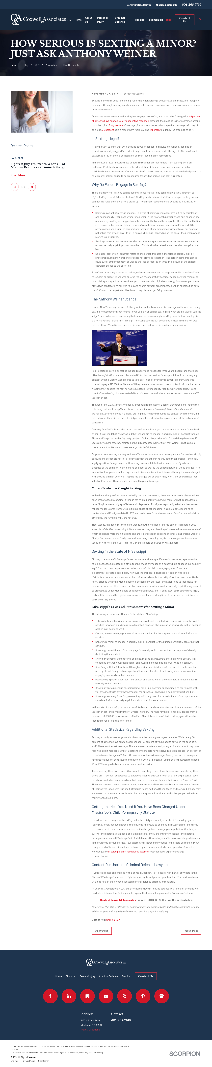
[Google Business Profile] (161, 996)
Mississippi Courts (166, 4)
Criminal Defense (108, 976)
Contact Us (184, 20)
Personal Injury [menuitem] (102, 19)
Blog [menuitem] (169, 19)
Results (126, 976)
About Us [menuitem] (88, 19)
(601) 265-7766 (155, 899)
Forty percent (115, 125)
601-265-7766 (191, 4)
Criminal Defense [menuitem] (120, 19)
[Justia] (87, 996)
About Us (71, 976)
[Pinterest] (143, 996)
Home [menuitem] (78, 19)
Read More (18, 175)
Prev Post (101, 930)
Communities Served (139, 4)
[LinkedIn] (69, 996)
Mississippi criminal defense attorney (128, 851)
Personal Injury (87, 976)
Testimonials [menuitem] (155, 19)
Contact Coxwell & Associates (118, 899)
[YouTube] (106, 996)
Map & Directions (90, 1029)
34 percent (108, 129)
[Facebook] (50, 996)
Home (58, 976)
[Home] (41, 19)
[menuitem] (15, 1061)
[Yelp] (124, 996)
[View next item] (32, 187)
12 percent (155, 129)
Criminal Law (113, 919)
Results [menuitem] (139, 19)
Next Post (191, 930)
